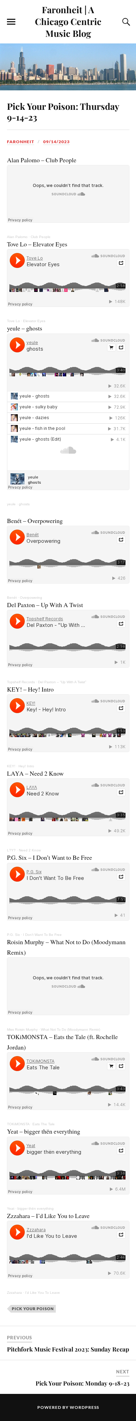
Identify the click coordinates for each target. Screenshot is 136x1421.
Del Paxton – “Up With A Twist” (62, 682)
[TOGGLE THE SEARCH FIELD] (125, 22)
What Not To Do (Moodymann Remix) (70, 1029)
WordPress (84, 1407)
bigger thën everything (35, 1208)
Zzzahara (14, 1293)
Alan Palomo (17, 237)
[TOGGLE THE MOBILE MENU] (11, 22)
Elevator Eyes (34, 321)
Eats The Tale (43, 1124)
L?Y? (11, 850)
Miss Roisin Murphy (22, 1029)
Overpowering (31, 597)
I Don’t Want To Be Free (42, 935)
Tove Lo (13, 321)
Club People (41, 237)
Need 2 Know (30, 850)
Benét (12, 597)
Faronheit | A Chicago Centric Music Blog (68, 21)
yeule (11, 504)
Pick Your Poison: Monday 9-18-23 (82, 1383)
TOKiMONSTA (18, 1124)
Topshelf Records (21, 682)
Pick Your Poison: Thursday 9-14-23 (63, 111)
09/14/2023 (56, 141)
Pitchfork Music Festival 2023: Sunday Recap (68, 1349)
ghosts (24, 504)
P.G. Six (13, 935)
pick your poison (33, 1308)
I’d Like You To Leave (42, 1293)
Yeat (10, 1208)
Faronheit (20, 141)
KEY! (11, 766)
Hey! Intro (26, 766)
